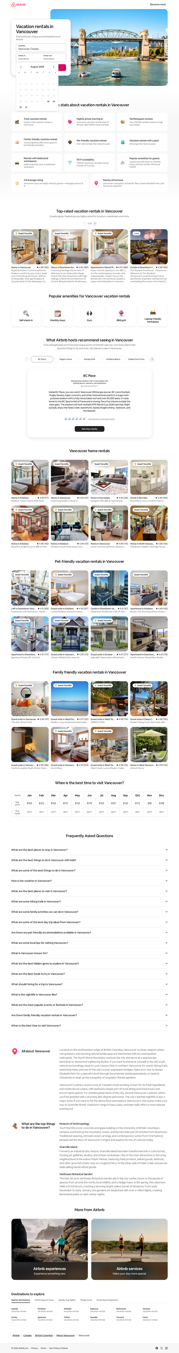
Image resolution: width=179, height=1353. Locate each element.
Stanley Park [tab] (89, 359)
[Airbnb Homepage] (18, 4)
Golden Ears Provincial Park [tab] (138, 359)
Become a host (158, 4)
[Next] (95, 223)
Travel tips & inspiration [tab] (107, 1300)
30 (20, 107)
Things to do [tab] (86, 1300)
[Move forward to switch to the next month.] (53, 67)
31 (26, 107)
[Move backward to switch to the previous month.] (21, 67)
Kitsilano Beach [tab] (113, 359)
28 (48, 101)
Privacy (34, 1348)
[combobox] (41, 49)
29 (54, 101)
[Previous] (84, 223)
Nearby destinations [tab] (20, 1300)
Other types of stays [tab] (44, 1300)
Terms (43, 1348)
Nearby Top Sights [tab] (67, 1300)
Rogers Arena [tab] (66, 359)
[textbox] (28, 58)
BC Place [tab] (42, 359)
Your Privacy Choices (58, 1348)
